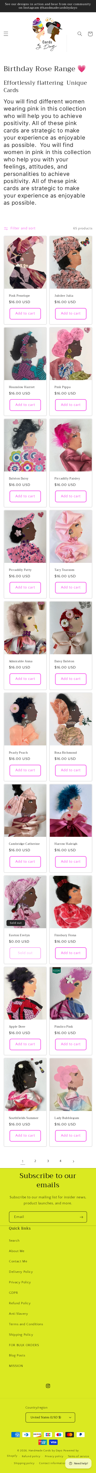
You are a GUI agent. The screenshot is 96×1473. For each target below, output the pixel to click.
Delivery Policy (21, 1272)
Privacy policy (54, 1456)
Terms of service (78, 1456)
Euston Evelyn (19, 935)
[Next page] (73, 1161)
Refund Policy (20, 1303)
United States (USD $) (46, 1417)
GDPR (13, 1293)
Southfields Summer (24, 1118)
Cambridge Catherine (24, 844)
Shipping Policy (21, 1335)
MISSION (16, 1366)
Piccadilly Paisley (67, 478)
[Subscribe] (81, 1217)
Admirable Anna (21, 661)
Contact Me (18, 1261)
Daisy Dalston (64, 661)
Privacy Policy (20, 1282)
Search (14, 1241)
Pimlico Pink (63, 1027)
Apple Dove (17, 1027)
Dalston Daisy (19, 478)
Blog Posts (17, 1355)
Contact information (52, 1463)
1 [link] (22, 1161)
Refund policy (31, 1456)
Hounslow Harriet (22, 387)
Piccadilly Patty (20, 570)
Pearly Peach (18, 753)
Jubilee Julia (63, 296)
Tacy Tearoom (64, 570)
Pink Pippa (62, 387)
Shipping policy (24, 1463)
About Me (17, 1251)
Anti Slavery (18, 1314)
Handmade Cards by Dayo (46, 1450)
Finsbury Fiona (65, 935)
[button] (6, 34)
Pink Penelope (19, 296)
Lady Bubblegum (66, 1118)
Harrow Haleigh (65, 844)
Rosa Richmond (65, 753)
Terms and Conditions (26, 1324)
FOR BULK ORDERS (24, 1345)
